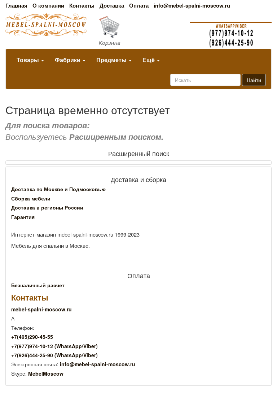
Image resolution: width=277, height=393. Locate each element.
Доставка (112, 5)
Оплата (139, 5)
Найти (254, 79)
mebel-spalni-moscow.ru (41, 309)
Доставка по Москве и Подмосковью (58, 189)
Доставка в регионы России (47, 207)
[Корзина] (138, 31)
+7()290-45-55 (32, 336)
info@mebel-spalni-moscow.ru (192, 5)
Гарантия (23, 216)
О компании (48, 5)
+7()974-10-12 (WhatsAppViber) (54, 346)
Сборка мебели (30, 198)
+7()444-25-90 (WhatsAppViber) (54, 355)
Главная (16, 5)
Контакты (81, 5)
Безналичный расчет (38, 285)
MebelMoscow (45, 373)
